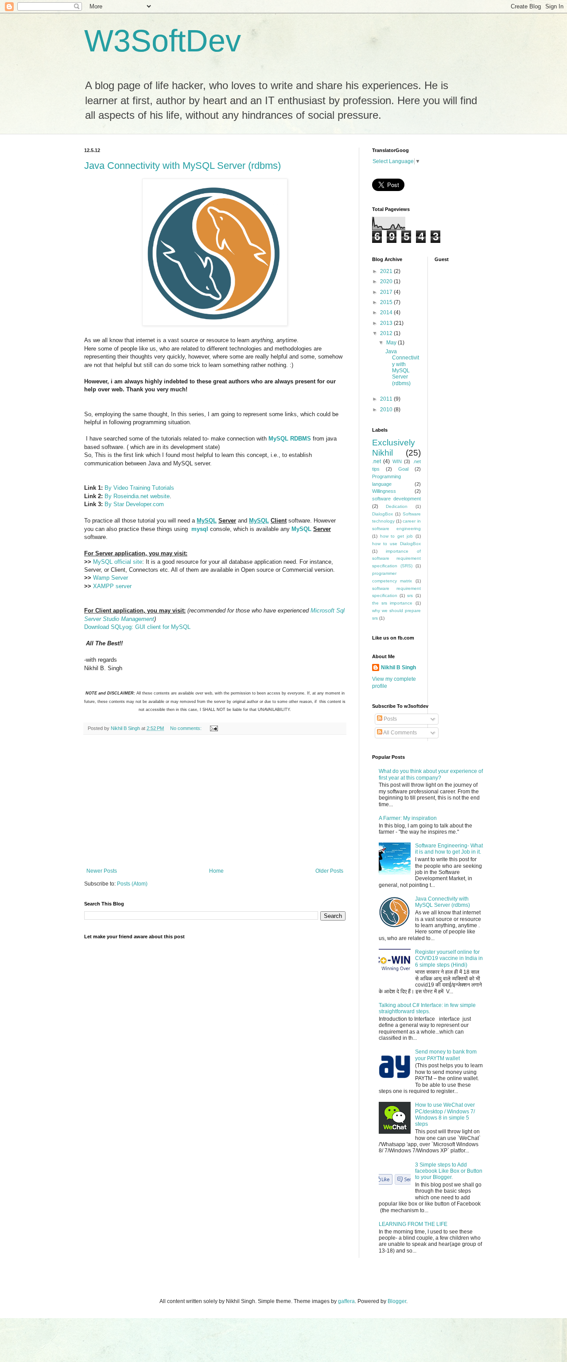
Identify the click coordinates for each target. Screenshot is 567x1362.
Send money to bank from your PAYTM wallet (446, 1055)
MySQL (207, 520)
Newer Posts (101, 871)
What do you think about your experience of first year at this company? (431, 774)
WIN (397, 461)
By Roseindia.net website (137, 496)
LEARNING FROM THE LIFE (413, 1224)
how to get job (396, 536)
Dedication (397, 506)
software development (396, 498)
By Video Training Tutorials (139, 487)
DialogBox (382, 513)
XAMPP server (112, 586)
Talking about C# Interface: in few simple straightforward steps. (427, 1008)
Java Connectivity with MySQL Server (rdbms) (182, 165)
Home (216, 871)
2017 (387, 292)
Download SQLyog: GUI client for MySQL (137, 627)
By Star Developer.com (134, 504)
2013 (387, 323)
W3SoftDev (162, 40)
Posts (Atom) (132, 884)
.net (376, 461)
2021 (387, 271)
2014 (387, 312)
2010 (387, 409)
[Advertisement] (214, 801)
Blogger (397, 1301)
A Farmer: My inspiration (408, 818)
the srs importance (392, 603)
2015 (387, 302)
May (392, 343)
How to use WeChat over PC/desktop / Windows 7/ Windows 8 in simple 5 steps (445, 1114)
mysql (199, 529)
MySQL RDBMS (289, 438)
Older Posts (329, 871)
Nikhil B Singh (398, 667)
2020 (387, 281)
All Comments (399, 733)
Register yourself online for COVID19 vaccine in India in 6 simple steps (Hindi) (449, 958)
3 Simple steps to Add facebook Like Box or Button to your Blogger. (448, 1171)
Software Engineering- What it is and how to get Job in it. (449, 849)
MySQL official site (117, 561)
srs (410, 595)
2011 (387, 399)
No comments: (186, 728)
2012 (387, 333)
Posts (389, 719)
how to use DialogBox (396, 543)
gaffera (346, 1301)
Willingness (384, 491)
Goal (403, 469)
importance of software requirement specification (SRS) (396, 559)
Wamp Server (110, 577)
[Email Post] (213, 728)
